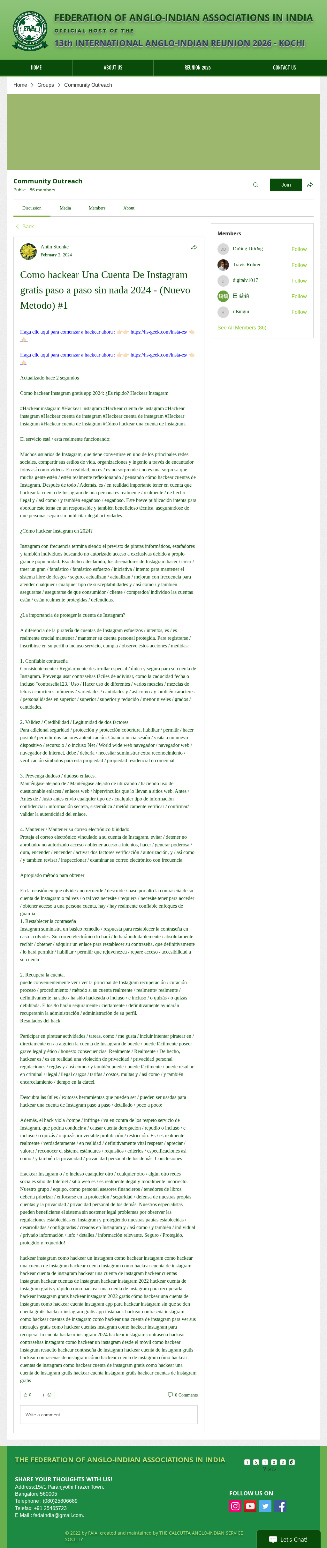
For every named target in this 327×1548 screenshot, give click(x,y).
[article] (108, 835)
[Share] (194, 247)
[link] (32, 208)
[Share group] (310, 184)
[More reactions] (46, 1395)
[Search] (256, 185)
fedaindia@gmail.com (58, 1515)
